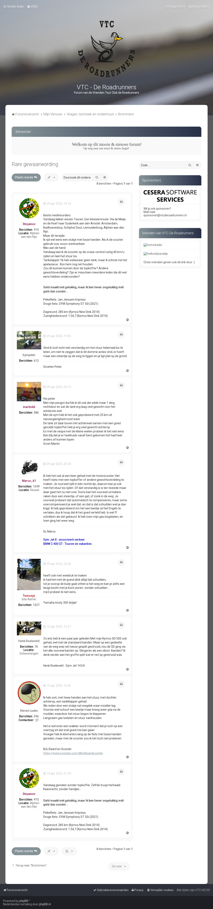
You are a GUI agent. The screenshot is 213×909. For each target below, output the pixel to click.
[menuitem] (32, 6)
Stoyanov (29, 224)
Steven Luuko (29, 710)
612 (36, 360)
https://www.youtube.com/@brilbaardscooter (73, 753)
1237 (36, 605)
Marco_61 (29, 480)
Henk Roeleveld (29, 641)
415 (36, 229)
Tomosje (29, 595)
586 (36, 412)
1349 (36, 486)
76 (36, 646)
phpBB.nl (45, 904)
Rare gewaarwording (35, 164)
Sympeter (29, 355)
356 (36, 716)
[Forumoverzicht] (106, 49)
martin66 (29, 407)
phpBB (23, 901)
